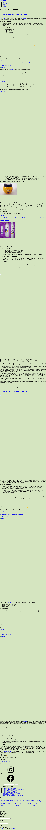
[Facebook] (10, 782)
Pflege (41, 801)
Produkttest (29, 803)
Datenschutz (4, 5)
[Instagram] (10, 773)
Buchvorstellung (24, 800)
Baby (10, 800)
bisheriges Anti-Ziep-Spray (24, 616)
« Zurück (1, 761)
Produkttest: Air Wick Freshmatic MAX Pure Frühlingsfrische (13, 789)
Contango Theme (3, 828)
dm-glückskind (23, 18)
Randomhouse (2, 805)
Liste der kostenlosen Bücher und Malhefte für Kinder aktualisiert (13, 795)
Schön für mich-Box (11, 805)
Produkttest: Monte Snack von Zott (8, 791)
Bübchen (29, 800)
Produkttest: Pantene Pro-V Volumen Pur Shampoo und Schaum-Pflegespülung (23, 217)
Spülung (29, 805)
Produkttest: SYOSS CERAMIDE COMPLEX (13, 391)
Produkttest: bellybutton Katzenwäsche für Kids (14, 14)
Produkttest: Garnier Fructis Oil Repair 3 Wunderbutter (16, 63)
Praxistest (17, 803)
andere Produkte (43, 53)
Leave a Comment (8, 65)
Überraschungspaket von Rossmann (8, 794)
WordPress (13, 828)
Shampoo (16, 805)
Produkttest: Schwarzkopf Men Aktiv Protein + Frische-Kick (17, 632)
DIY (34, 800)
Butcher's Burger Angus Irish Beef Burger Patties (11, 793)
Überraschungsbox (7, 806)
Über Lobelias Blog (5, 3)
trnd (33, 805)
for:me (7, 239)
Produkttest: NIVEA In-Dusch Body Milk (9, 790)
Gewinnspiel (2, 801)
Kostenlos (24, 801)
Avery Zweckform (6, 800)
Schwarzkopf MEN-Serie (7, 751)
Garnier (11, 69)
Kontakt (3, 4)
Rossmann (25, 721)
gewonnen (7, 801)
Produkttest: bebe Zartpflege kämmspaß (11, 514)
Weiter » (9, 761)
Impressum (4, 6)
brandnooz (18, 800)
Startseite (3, 2)
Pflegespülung (11, 803)
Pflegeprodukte (4, 803)
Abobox (2, 800)
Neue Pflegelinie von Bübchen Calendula (9, 788)
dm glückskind (9, 602)
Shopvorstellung (21, 805)
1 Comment (7, 16)
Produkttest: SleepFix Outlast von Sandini (9, 792)
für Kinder (40, 800)
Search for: (2, 784)
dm (36, 800)
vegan (40, 805)
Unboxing (36, 805)
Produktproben (22, 803)
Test (31, 805)
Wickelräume (42, 805)
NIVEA (38, 801)
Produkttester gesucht (37, 803)
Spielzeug (26, 805)
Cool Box (32, 800)
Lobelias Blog (9, 827)
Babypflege (14, 800)
